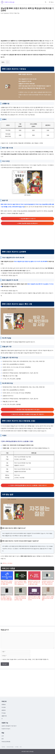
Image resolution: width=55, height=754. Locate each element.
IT (2, 718)
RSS (21, 746)
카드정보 (9, 563)
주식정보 (4, 713)
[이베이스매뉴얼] (2, 2)
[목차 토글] (6, 62)
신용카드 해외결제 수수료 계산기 (9, 725)
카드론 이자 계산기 (6, 728)
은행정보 (4, 704)
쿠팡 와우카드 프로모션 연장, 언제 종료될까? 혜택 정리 (6, 583)
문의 (3, 738)
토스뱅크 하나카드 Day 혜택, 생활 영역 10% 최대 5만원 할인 (6, 598)
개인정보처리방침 (10, 746)
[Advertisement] (27, 27)
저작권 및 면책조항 (6, 741)
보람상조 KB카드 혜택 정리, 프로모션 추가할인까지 (34, 598)
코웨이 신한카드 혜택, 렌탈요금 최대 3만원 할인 (48, 598)
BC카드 (5, 563)
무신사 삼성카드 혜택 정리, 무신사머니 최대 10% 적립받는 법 (20, 583)
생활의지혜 (4, 715)
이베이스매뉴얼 (9, 2)
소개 (3, 735)
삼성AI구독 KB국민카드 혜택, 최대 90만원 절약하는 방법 (20, 598)
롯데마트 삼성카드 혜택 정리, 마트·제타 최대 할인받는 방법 (34, 583)
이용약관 (3, 746)
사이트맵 (16, 746)
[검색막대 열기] (46, 2)
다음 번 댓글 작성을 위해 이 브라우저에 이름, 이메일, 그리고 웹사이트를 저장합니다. (25, 659)
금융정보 (4, 710)
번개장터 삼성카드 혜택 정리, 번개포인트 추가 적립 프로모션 (48, 583)
